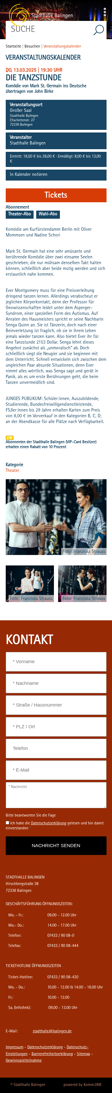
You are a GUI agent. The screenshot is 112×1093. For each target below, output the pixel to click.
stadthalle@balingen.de (52, 1032)
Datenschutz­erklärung (48, 824)
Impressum (14, 1047)
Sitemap (83, 1054)
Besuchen (32, 47)
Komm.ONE (93, 1085)
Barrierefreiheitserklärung (52, 1054)
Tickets (56, 196)
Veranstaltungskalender (62, 47)
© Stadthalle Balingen (27, 1085)
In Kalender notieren (28, 175)
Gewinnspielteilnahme (24, 1061)
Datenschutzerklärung (45, 1047)
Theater (12, 471)
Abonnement (17, 207)
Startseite (13, 47)
